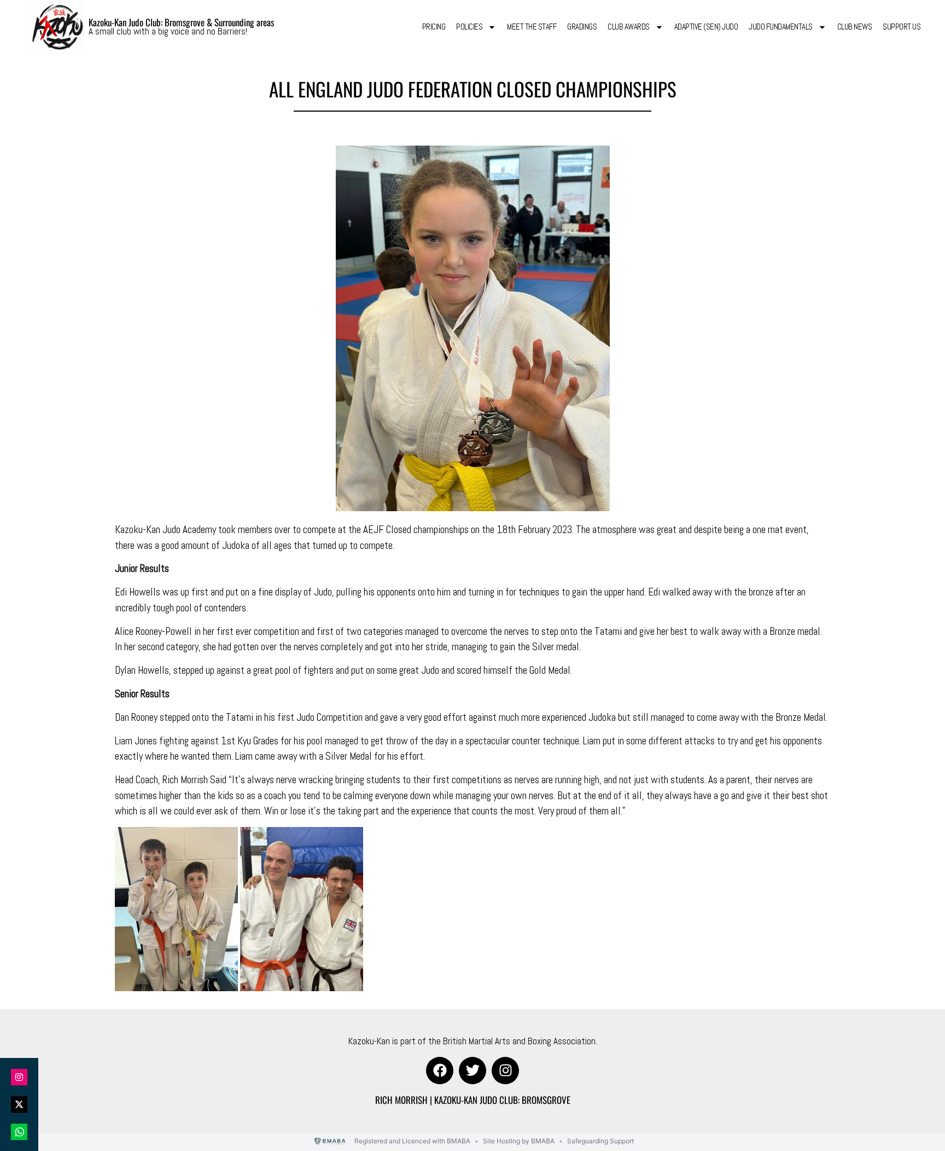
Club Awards (629, 26)
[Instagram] (505, 1070)
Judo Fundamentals (781, 26)
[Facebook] (439, 1070)
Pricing (434, 26)
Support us (901, 26)
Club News (854, 26)
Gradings (582, 26)
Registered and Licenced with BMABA (412, 1141)
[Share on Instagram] (19, 1077)
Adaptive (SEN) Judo (706, 26)
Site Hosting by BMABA (519, 1141)
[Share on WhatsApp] (19, 1132)
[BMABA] (330, 1141)
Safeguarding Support (600, 1141)
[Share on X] (19, 1104)
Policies (469, 26)
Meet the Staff (531, 26)
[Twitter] (472, 1070)
